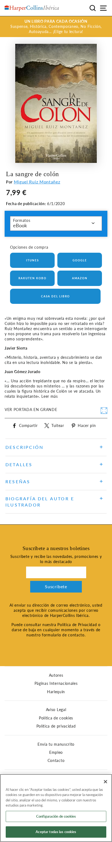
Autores (56, 675)
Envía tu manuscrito (56, 744)
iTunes (32, 260)
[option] (56, 26)
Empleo (56, 752)
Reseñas (17, 481)
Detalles (19, 464)
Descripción (24, 447)
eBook (20, 225)
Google (80, 260)
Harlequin (56, 692)
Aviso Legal (56, 710)
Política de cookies (56, 718)
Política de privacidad (56, 726)
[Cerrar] (105, 782)
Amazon (80, 278)
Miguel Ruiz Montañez (37, 181)
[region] (56, 808)
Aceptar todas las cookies (56, 832)
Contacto (56, 760)
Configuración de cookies (56, 816)
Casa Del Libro (55, 296)
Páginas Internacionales (56, 683)
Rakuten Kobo (32, 278)
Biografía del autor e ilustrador (39, 501)
